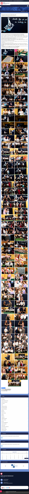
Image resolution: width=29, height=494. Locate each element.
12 (14, 456)
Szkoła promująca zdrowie (4, 400)
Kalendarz (2, 410)
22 (26, 457)
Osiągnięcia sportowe (4, 418)
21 (22, 457)
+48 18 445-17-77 (28, 3)
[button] (0, 1)
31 (6, 459)
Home (24, 11)
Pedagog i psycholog (4, 406)
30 (2, 459)
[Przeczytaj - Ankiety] (14, 441)
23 (2, 458)
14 (22, 456)
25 (10, 458)
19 (14, 457)
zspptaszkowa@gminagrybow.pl (26, 3)
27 (18, 458)
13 (18, 456)
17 (6, 457)
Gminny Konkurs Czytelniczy (4, 426)
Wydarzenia (2, 411)
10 (6, 456)
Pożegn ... (26, 11)
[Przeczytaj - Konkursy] (14, 433)
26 (14, 458)
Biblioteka (2, 415)
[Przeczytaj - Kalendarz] (14, 449)
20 (18, 457)
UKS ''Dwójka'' (3, 399)
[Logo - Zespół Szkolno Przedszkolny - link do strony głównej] (5, 3)
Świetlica (2, 414)
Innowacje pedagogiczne (4, 422)
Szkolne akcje (3, 425)
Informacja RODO (3, 430)
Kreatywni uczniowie (4, 429)
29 (26, 458)
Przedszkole (3, 403)
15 (26, 456)
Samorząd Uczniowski (4, 407)
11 (10, 456)
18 (10, 457)
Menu (3, 396)
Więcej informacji (1, 437)
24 (6, 458)
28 (22, 458)
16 (2, 457)
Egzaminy (2, 421)
